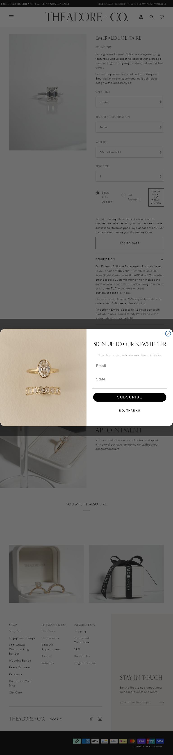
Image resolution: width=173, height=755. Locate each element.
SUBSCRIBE (129, 397)
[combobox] (128, 379)
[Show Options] (163, 379)
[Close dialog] (168, 333)
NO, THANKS (129, 410)
